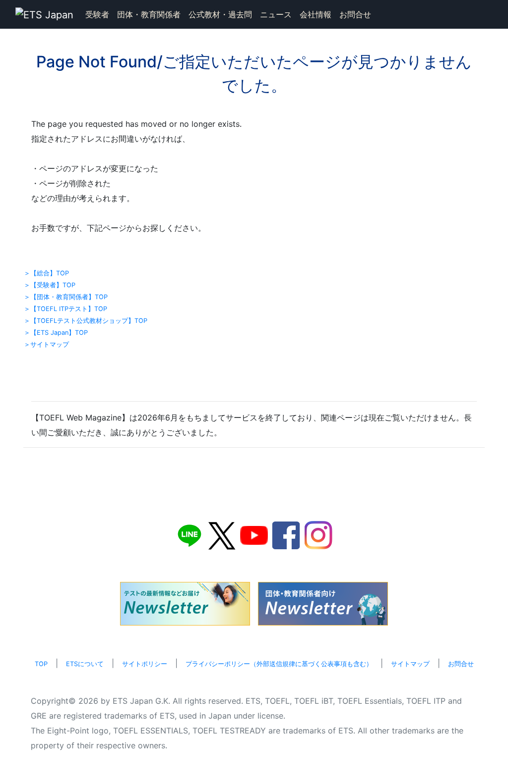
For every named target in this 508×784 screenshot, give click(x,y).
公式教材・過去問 (220, 14)
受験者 (97, 14)
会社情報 (315, 14)
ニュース (276, 14)
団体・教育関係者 (149, 14)
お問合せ (355, 14)
